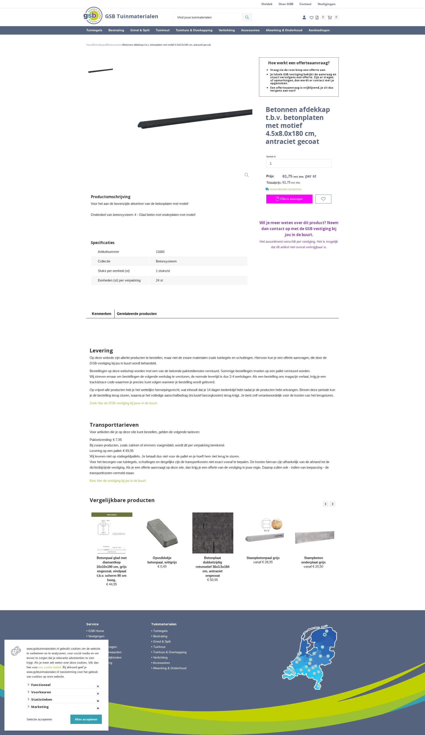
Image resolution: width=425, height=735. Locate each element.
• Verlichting (159, 657)
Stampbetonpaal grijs (263, 558)
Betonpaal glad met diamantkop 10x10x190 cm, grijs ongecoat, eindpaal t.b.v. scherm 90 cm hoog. (112, 569)
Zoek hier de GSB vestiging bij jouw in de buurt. (124, 403)
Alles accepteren (86, 719)
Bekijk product (111, 592)
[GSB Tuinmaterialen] (93, 15)
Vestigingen (327, 4)
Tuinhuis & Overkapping (194, 30)
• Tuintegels (159, 631)
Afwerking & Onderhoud (284, 30)
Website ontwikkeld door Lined (212, 733)
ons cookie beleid (50, 667)
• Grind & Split (161, 641)
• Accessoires (160, 663)
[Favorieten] (311, 18)
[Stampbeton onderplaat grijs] (313, 532)
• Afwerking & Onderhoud (168, 668)
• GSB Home (95, 631)
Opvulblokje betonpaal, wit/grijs (162, 560)
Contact (305, 4)
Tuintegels (94, 30)
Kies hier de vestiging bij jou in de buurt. (118, 481)
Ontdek (266, 4)
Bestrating (116, 30)
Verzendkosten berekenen (285, 189)
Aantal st (271, 156)
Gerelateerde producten (137, 314)
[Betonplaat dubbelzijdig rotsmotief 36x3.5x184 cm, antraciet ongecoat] (212, 532)
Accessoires (250, 30)
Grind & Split (140, 30)
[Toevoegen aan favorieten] (323, 199)
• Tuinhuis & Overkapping (169, 652)
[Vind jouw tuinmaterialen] (247, 17)
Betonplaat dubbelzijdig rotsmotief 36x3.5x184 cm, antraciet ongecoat (212, 566)
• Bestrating (159, 636)
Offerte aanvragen (291, 199)
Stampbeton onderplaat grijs (313, 560)
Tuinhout (163, 30)
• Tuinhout (158, 647)
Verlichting (227, 30)
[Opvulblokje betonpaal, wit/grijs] (162, 532)
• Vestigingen (95, 636)
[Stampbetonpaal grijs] (263, 532)
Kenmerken (101, 314)
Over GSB (286, 4)
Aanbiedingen (319, 30)
